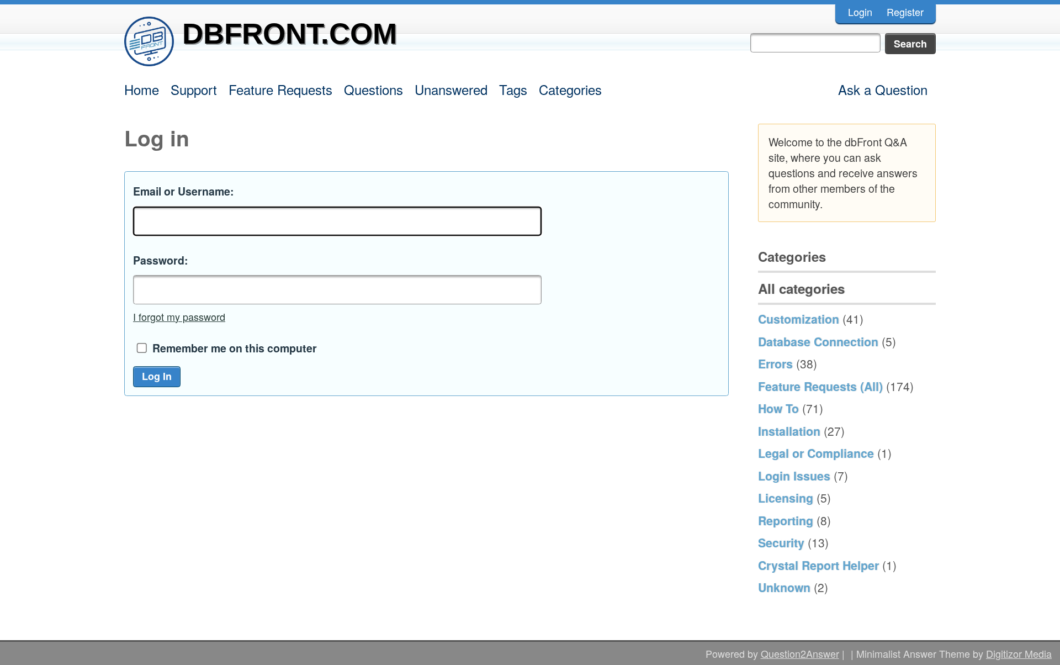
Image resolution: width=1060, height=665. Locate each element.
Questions (373, 89)
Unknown (784, 587)
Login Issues (794, 475)
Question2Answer (800, 653)
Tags (513, 89)
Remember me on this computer (234, 348)
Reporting (785, 520)
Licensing (785, 497)
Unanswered (451, 89)
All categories (801, 288)
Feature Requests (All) (820, 386)
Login (860, 11)
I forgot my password (179, 316)
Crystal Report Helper (818, 565)
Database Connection (818, 341)
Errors (775, 363)
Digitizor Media (1019, 653)
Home (141, 89)
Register (905, 11)
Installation (789, 431)
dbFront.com (289, 33)
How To (778, 408)
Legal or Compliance (816, 453)
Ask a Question (883, 89)
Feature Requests (280, 89)
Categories (570, 89)
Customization (798, 318)
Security (781, 542)
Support (194, 89)
